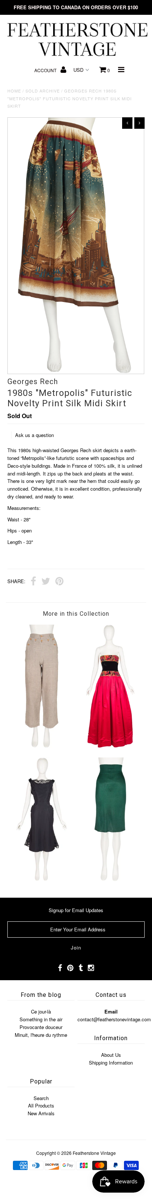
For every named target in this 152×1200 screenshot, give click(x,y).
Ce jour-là (41, 1011)
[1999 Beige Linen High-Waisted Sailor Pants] (42, 745)
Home (14, 91)
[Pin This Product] (59, 582)
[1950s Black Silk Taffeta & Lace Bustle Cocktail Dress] (42, 879)
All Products (41, 1105)
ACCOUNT (46, 70)
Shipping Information (111, 1062)
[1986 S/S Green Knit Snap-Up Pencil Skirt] (110, 879)
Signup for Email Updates (76, 910)
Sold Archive (42, 91)
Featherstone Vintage (94, 1153)
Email (111, 1011)
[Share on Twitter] (45, 582)
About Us (111, 1054)
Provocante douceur (41, 1027)
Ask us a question (34, 434)
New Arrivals (41, 1113)
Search (41, 1098)
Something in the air (41, 1019)
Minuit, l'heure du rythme (41, 1034)
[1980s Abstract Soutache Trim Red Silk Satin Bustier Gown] (110, 745)
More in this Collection (76, 613)
